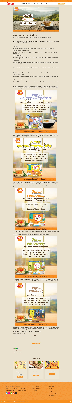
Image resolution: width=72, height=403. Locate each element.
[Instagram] (9, 393)
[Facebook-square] (7, 393)
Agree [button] (68, 401)
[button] (11, 370)
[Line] (60, 1)
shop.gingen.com (35, 335)
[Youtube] (14, 393)
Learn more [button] (27, 401)
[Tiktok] (16, 393)
